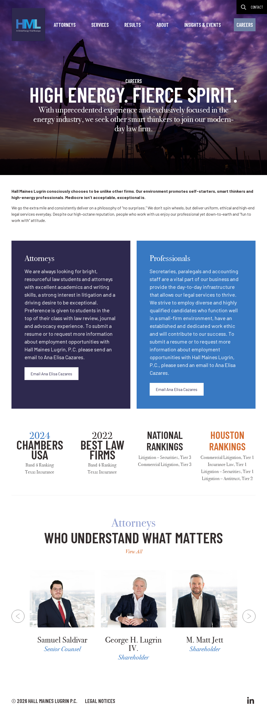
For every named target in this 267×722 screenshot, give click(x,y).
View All (133, 551)
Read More (62, 612)
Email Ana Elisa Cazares (51, 373)
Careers (244, 25)
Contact (257, 6)
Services (100, 25)
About (162, 25)
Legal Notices (100, 701)
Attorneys (65, 25)
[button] (243, 7)
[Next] (249, 616)
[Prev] (18, 616)
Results (132, 25)
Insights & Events (202, 25)
